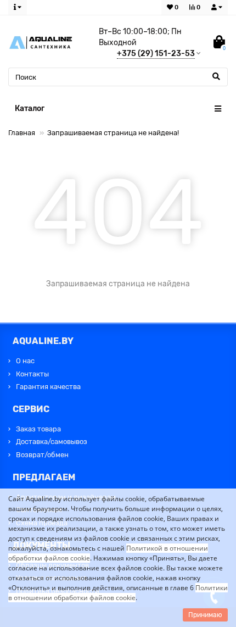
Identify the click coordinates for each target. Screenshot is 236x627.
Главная (21, 133)
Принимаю (205, 615)
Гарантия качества (48, 386)
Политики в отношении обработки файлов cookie (118, 592)
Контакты (32, 374)
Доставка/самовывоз (51, 441)
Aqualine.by (43, 498)
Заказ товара (38, 429)
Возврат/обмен (42, 455)
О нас (25, 361)
